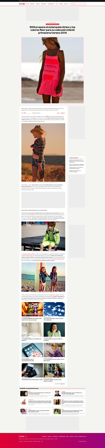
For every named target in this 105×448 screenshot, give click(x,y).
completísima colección (54, 294)
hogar (52, 438)
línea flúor (32, 213)
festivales (33, 118)
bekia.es (20, 438)
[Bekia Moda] (24, 4)
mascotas (40, 438)
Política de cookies (36, 441)
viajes (56, 438)
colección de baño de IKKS (28, 254)
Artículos (38, 3)
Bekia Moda (51, 22)
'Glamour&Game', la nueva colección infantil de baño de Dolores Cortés (38, 411)
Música (49, 118)
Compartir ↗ (63, 113)
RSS (42, 441)
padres (33, 438)
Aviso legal (21, 441)
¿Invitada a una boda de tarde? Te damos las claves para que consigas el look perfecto (76, 161)
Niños (57, 3)
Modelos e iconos (82, 436)
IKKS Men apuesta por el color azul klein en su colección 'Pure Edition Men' (72, 393)
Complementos (51, 3)
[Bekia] (20, 1)
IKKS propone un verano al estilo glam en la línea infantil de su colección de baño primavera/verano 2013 (73, 402)
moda (24, 438)
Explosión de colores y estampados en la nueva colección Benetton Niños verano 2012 (72, 411)
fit (53, 438)
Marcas (66, 3)
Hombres (61, 3)
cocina (30, 438)
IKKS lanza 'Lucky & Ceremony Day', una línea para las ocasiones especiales (39, 393)
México (26, 184)
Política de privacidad (28, 441)
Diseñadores (43, 3)
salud (44, 438)
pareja (37, 438)
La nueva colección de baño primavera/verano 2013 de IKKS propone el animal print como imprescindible (39, 402)
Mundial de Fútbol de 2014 (58, 258)
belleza (27, 438)
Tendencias (32, 3)
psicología (48, 438)
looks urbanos (29, 255)
